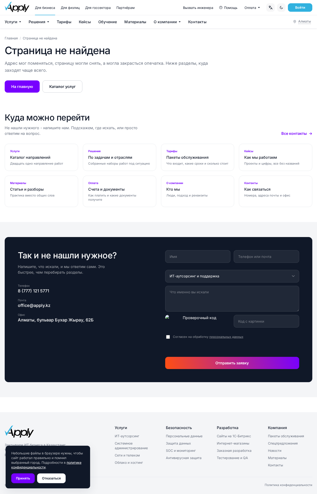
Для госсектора (98, 8)
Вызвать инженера (198, 8)
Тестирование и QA (232, 458)
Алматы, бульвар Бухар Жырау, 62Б (56, 319)
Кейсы (85, 21)
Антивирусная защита (184, 458)
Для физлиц (70, 8)
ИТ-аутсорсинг (127, 436)
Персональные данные (184, 436)
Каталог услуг (62, 86)
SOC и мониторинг (181, 451)
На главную (22, 86)
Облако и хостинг (129, 462)
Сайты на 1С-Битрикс (234, 436)
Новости (274, 451)
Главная (11, 38)
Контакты (197, 21)
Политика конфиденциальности (288, 485)
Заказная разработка (234, 451)
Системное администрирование (131, 445)
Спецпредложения (283, 443)
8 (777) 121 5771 (33, 290)
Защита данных (178, 443)
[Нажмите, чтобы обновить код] (198, 321)
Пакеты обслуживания (286, 436)
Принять (23, 478)
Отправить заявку (232, 363)
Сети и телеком (127, 455)
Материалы (135, 21)
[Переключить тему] (281, 7)
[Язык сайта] (270, 7)
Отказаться (51, 478)
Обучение (107, 21)
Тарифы (64, 21)
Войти (300, 7)
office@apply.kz (34, 305)
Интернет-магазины (233, 443)
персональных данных (226, 337)
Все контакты (294, 133)
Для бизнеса (45, 8)
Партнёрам (125, 8)
